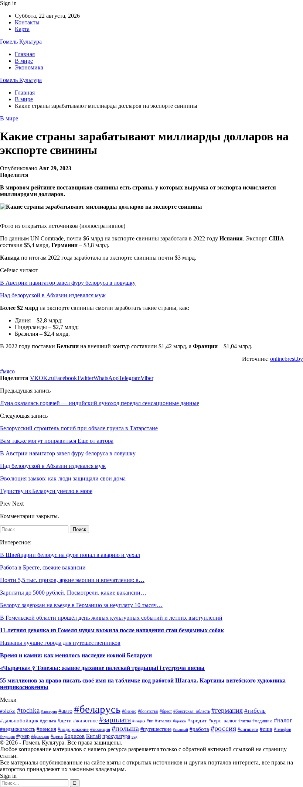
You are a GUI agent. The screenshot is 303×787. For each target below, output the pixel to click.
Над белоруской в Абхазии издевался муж (53, 295)
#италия (163, 720)
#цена (57, 736)
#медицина (262, 721)
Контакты (27, 22)
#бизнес (129, 711)
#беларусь (97, 709)
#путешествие (155, 729)
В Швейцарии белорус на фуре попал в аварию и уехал (70, 555)
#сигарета (248, 729)
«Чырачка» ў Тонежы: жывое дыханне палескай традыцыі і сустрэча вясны (102, 668)
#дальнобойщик (19, 720)
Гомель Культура (21, 41)
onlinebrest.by (286, 359)
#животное (85, 720)
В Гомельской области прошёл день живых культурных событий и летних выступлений (111, 618)
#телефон (282, 729)
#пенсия (46, 729)
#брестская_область (191, 711)
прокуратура (116, 736)
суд (134, 737)
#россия (223, 728)
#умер (23, 736)
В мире (24, 61)
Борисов (74, 736)
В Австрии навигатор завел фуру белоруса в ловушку (68, 283)
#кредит (197, 720)
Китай (93, 736)
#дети (65, 720)
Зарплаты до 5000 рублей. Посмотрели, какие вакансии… (73, 592)
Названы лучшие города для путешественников (60, 643)
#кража (179, 721)
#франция (40, 736)
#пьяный (180, 729)
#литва (244, 720)
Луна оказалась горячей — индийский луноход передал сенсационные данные (99, 403)
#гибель (255, 710)
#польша (125, 728)
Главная (25, 54)
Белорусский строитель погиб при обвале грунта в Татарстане (79, 428)
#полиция (100, 729)
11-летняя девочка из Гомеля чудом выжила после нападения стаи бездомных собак (112, 630)
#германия (227, 710)
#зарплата (115, 719)
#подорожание (73, 729)
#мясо (7, 371)
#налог (283, 720)
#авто (65, 711)
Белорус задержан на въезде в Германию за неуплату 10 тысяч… (81, 605)
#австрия (49, 711)
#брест (166, 711)
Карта (22, 29)
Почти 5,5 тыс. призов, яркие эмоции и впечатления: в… (72, 580)
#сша (266, 729)
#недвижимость (17, 729)
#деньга (48, 720)
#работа (199, 729)
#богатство (148, 711)
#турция (7, 736)
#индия (138, 721)
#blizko (8, 711)
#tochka (28, 710)
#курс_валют (222, 720)
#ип (150, 721)
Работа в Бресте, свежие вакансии (43, 567)
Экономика (29, 67)
